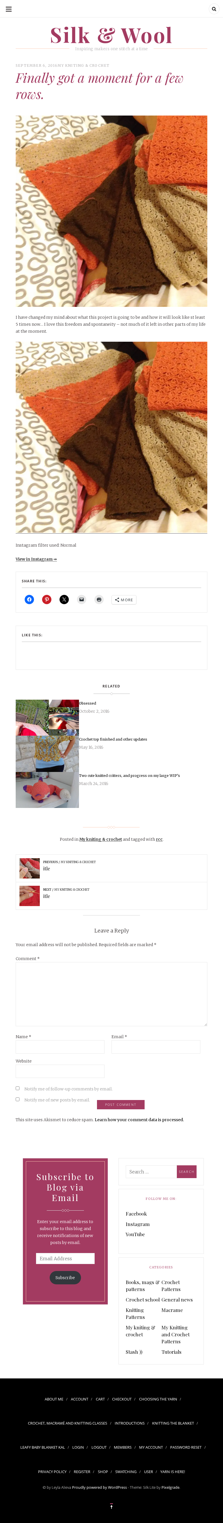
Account (79, 1399)
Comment (28, 958)
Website (24, 1061)
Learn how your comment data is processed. (139, 1119)
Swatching (125, 1471)
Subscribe (65, 1277)
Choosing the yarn (158, 1399)
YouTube (135, 1234)
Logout (99, 1447)
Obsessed (87, 703)
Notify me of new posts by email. (57, 1100)
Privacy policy (52, 1471)
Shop (103, 1471)
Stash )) (134, 1352)
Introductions (130, 1423)
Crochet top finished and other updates (113, 739)
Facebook (136, 1213)
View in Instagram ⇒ (36, 559)
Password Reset (186, 1447)
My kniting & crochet (83, 65)
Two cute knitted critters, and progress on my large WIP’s (129, 775)
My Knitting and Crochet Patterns (175, 1334)
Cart (100, 1399)
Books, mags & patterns (143, 1285)
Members (123, 1447)
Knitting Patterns (135, 1313)
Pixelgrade (170, 1487)
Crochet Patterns (171, 1285)
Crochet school (143, 1299)
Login (78, 1447)
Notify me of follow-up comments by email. (68, 1089)
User (148, 1471)
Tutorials (171, 1352)
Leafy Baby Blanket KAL (42, 1447)
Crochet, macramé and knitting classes (67, 1423)
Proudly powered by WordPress (99, 1487)
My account (151, 1447)
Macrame (172, 1310)
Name (23, 1036)
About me (54, 1399)
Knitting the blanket (173, 1423)
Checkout (122, 1399)
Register (82, 1471)
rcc (159, 839)
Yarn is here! (172, 1471)
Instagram (138, 1224)
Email (119, 1036)
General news (177, 1299)
